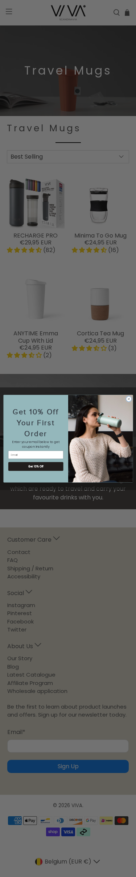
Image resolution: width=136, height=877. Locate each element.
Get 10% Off (35, 466)
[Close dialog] (129, 399)
